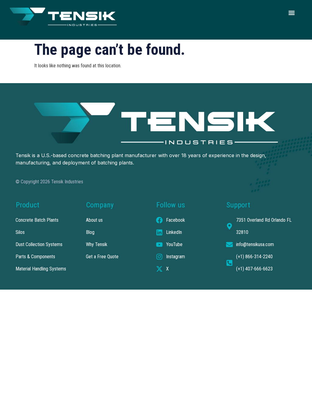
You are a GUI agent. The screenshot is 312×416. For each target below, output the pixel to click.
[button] (291, 13)
